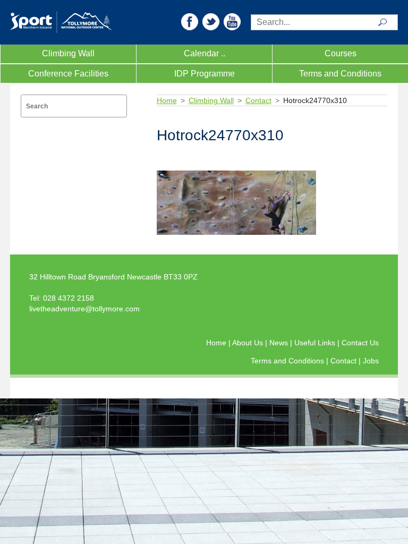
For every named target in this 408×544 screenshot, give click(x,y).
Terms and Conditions (340, 73)
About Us (248, 342)
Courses (340, 53)
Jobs (371, 360)
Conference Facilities (68, 73)
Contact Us (360, 342)
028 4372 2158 (68, 298)
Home (167, 100)
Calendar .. (204, 53)
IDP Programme (204, 73)
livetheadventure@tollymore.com (84, 308)
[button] (189, 21)
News (279, 342)
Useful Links (315, 342)
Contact (258, 100)
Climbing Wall (68, 53)
